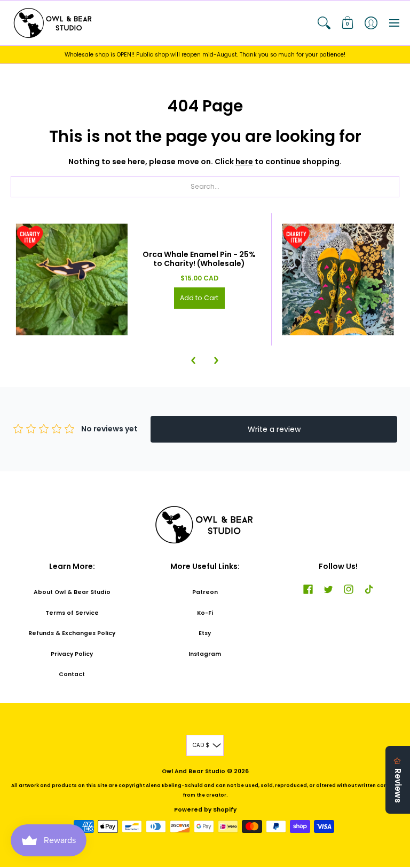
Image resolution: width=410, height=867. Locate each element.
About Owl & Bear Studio (72, 592)
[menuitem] (324, 23)
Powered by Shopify (205, 810)
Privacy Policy (72, 654)
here (244, 161)
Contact (72, 674)
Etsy (205, 633)
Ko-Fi (205, 613)
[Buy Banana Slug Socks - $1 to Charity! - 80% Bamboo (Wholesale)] (338, 279)
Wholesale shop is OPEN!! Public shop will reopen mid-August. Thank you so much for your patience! (205, 55)
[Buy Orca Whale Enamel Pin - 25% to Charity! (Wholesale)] (72, 279)
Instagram (204, 654)
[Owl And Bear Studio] (53, 23)
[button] (324, 23)
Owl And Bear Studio (193, 771)
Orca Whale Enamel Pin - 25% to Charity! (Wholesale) (199, 259)
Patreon (205, 592)
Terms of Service (72, 613)
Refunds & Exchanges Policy (71, 633)
